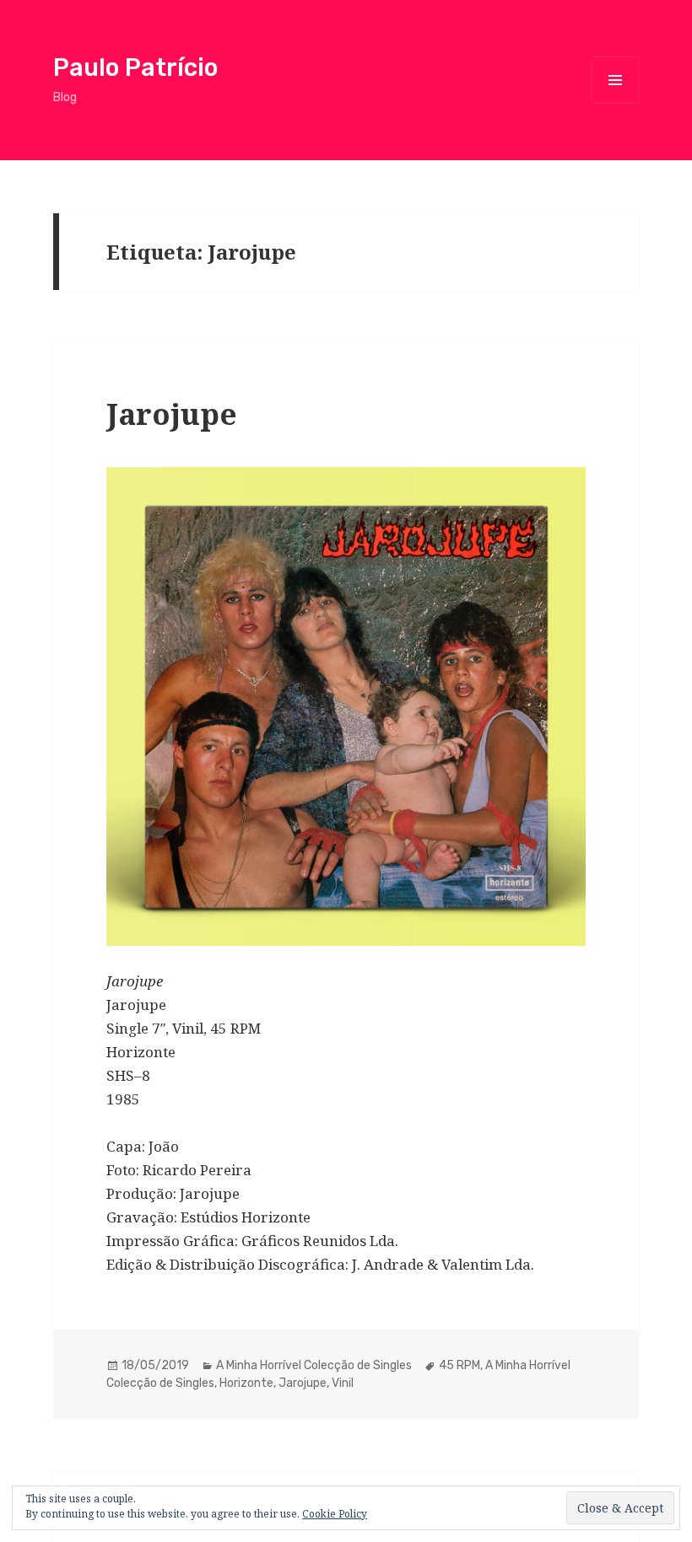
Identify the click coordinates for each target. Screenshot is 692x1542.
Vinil (343, 1383)
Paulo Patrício (135, 67)
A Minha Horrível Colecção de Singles (314, 1365)
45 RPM (459, 1365)
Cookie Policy (334, 1514)
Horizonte (246, 1383)
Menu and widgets (615, 103)
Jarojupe (171, 413)
